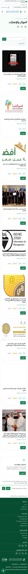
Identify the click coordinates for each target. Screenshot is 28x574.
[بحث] (4, 39)
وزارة (24, 523)
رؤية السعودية (23, 516)
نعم (8, 488)
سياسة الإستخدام (15, 564)
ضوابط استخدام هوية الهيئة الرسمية (20, 567)
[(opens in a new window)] (25, 26)
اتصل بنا (22, 473)
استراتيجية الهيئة (24, 509)
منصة (24, 525)
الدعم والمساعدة (23, 533)
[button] (21, 43)
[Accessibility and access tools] (16, 553)
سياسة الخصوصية (23, 564)
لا (3, 488)
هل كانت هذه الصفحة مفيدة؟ (19, 488)
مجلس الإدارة (24, 507)
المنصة (24, 519)
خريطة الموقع (8, 567)
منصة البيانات (22, 521)
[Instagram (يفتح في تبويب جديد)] (26, 545)
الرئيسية (25, 18)
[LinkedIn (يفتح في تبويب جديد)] (22, 545)
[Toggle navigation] (2, 11)
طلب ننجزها (24, 535)
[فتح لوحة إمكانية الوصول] (3, 570)
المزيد (23, 88)
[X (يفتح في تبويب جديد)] (19, 545)
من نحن (25, 504)
